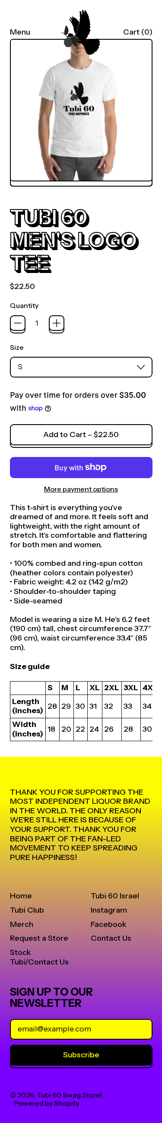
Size (17, 347)
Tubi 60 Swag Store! (69, 1095)
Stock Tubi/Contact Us (39, 957)
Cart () (137, 34)
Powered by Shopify (46, 1103)
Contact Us (111, 938)
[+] (56, 323)
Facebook (109, 924)
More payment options (81, 489)
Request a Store (39, 938)
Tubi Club (27, 910)
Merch (21, 924)
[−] (17, 323)
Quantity (24, 305)
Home (21, 896)
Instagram (109, 910)
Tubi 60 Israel (115, 896)
